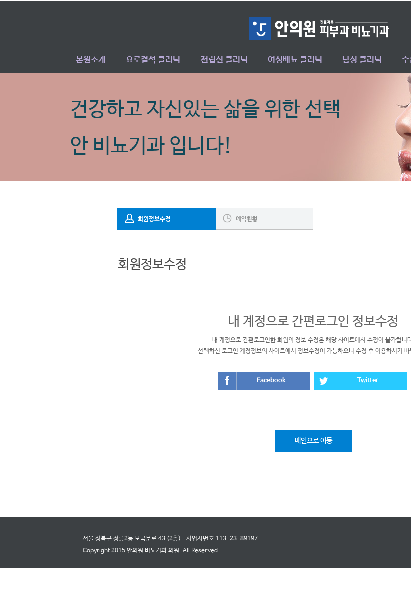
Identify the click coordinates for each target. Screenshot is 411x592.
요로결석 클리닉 (153, 60)
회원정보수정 (154, 219)
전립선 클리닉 (224, 60)
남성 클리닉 (362, 60)
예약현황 (247, 219)
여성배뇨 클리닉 (295, 60)
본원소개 (91, 60)
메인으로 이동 (313, 441)
